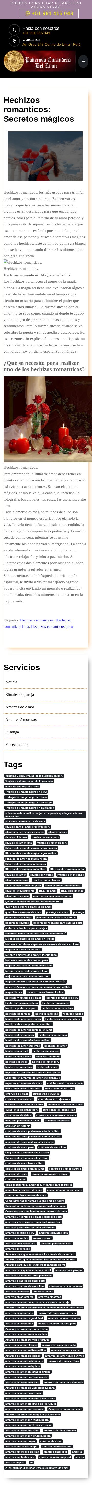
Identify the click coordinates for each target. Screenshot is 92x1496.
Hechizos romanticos (37, 620)
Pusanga (12, 732)
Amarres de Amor (19, 707)
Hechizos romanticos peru (52, 626)
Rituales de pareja (19, 694)
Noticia (11, 682)
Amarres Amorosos (21, 719)
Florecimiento (16, 744)
